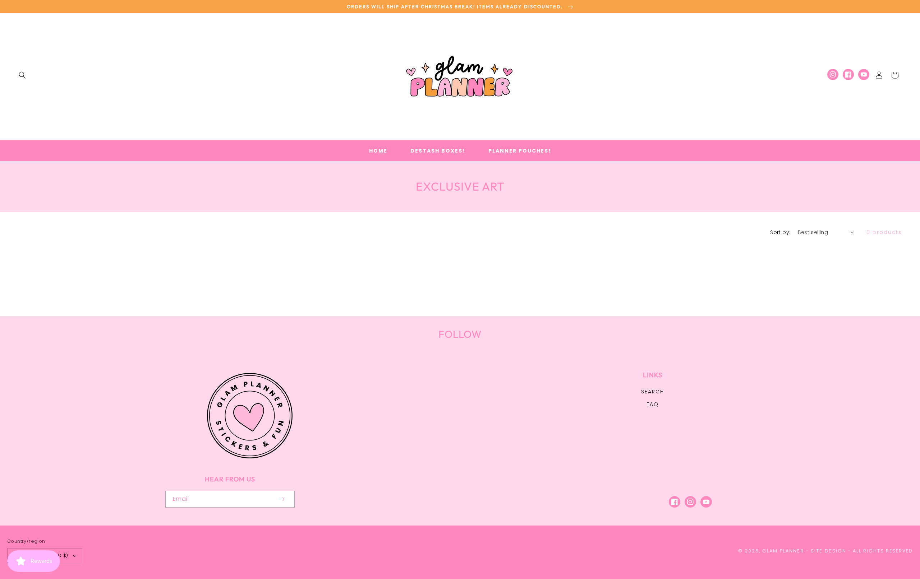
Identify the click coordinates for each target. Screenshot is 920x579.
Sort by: (780, 232)
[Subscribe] (281, 499)
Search (652, 391)
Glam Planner (783, 550)
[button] (22, 75)
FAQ (653, 404)
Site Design (828, 550)
